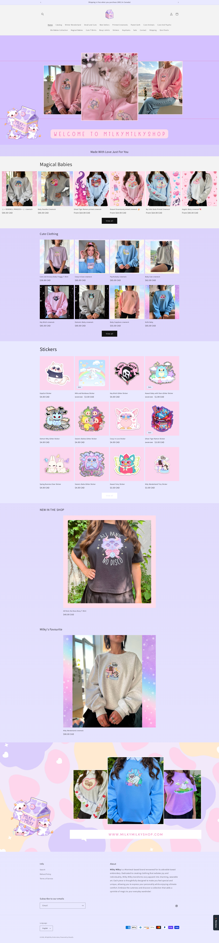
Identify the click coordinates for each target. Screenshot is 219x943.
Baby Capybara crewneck (119, 322)
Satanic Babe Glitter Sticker (85, 484)
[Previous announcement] (40, 2)
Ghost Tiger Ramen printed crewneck (87, 209)
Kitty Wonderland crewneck (73, 731)
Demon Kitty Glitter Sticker (50, 439)
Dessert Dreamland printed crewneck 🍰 (125, 209)
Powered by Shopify (66, 937)
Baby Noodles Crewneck (47, 209)
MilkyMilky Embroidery (52, 937)
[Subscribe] (82, 906)
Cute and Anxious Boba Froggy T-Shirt (54, 277)
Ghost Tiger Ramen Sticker (155, 439)
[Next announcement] (178, 2)
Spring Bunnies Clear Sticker (50, 484)
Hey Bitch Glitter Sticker (119, 393)
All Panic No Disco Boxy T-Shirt (74, 611)
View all (109, 221)
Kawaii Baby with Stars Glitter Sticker (159, 393)
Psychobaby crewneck (118, 277)
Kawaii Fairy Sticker (117, 484)
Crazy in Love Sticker (117, 439)
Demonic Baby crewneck (84, 322)
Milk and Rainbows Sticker (84, 393)
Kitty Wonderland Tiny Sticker (156, 484)
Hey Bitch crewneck (47, 322)
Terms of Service (46, 878)
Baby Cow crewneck (152, 277)
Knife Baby (149, 322)
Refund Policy (45, 874)
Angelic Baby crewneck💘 (191, 209)
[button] (42, 14)
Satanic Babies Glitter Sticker (86, 439)
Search (42, 869)
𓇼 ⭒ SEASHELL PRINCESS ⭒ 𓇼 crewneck (17, 209)
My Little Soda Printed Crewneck (158, 209)
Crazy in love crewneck (83, 277)
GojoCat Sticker (45, 393)
